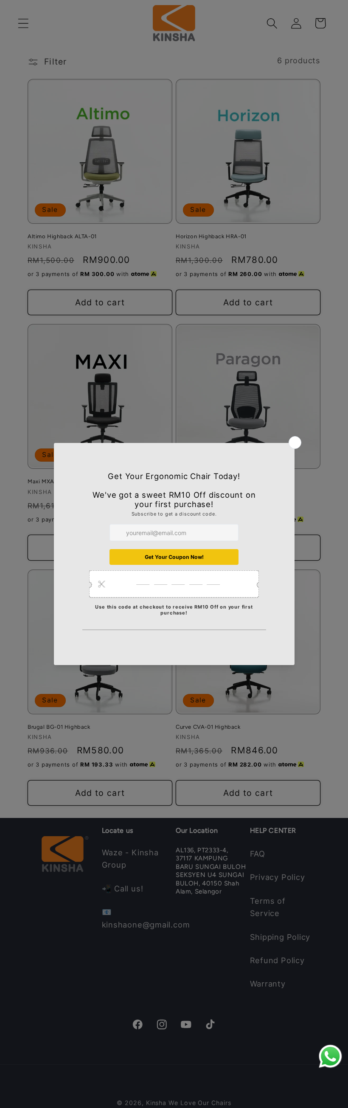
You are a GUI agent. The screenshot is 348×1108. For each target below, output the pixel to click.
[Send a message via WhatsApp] (330, 1056)
